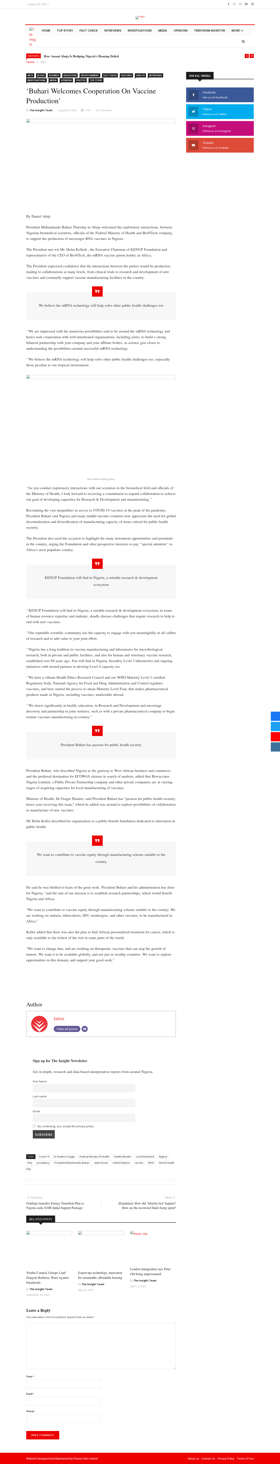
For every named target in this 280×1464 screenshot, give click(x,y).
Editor (59, 1018)
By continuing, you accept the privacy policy (65, 1126)
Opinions (181, 30)
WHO (151, 1163)
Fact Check (89, 30)
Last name (40, 1096)
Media (162, 30)
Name (30, 1376)
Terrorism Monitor (209, 30)
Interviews (112, 30)
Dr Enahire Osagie (64, 1156)
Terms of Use (245, 1458)
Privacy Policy (226, 1458)
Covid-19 (44, 1156)
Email (36, 1111)
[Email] (85, 1029)
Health (140, 75)
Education (70, 75)
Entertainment (90, 75)
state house (101, 1163)
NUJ (30, 1163)
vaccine (139, 1163)
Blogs (41, 75)
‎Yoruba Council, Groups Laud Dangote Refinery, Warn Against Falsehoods (47, 1277)
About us (193, 1458)
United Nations (121, 1163)
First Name (40, 1081)
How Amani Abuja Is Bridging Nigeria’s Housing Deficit (81, 56)
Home (46, 30)
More (236, 30)
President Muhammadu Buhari (72, 1163)
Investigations (140, 30)
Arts (43, 62)
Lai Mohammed (145, 1156)
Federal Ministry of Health (94, 1156)
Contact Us (208, 1458)
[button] (247, 56)
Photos (80, 80)
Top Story (65, 30)
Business (54, 75)
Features (126, 75)
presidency (43, 1163)
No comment (103, 110)
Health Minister (122, 1156)
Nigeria (163, 1156)
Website (30, 1411)
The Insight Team (41, 110)
